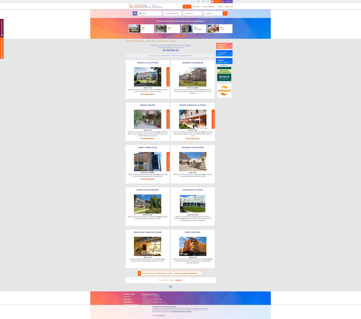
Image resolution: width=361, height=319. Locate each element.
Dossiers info (229, 6)
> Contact (126, 297)
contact (216, 1)
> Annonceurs (128, 302)
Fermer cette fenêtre (159, 315)
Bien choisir (196, 6)
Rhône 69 (128, 41)
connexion (228, 1)
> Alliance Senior (129, 294)
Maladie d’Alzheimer (209, 6)
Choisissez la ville (150, 41)
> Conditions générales (131, 305)
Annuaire (187, 6)
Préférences (174, 41)
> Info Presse (127, 299)
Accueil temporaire (163, 41)
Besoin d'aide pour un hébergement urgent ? (170, 273)
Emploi (220, 6)
